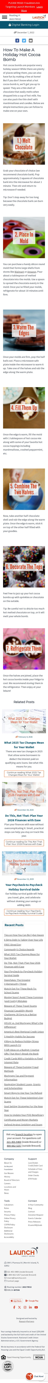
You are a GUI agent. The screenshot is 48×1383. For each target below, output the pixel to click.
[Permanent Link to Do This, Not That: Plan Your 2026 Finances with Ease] (15, 810)
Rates (6, 1208)
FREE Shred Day (12, 944)
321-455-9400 (14, 1141)
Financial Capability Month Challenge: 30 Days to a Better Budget (20, 1014)
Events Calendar (34, 1218)
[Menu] (4, 17)
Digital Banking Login (25, 24)
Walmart (19, 271)
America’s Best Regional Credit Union (24, 1031)
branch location (24, 1134)
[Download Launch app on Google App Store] (32, 1300)
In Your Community (35, 1205)
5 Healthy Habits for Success (19, 1036)
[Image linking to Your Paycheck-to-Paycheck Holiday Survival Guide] (24, 863)
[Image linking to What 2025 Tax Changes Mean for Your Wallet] (24, 721)
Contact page (13, 1281)
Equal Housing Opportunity (19, 1357)
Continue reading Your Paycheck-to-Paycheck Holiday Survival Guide (24, 912)
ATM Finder (32, 1179)
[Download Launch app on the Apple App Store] (16, 1301)
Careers (7, 1183)
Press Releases (34, 1222)
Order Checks (33, 1175)
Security (7, 1211)
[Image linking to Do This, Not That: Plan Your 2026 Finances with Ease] (24, 794)
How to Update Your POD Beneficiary (24, 1114)
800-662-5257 (14, 1145)
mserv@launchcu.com (16, 1278)
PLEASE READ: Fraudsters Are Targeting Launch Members (24, 6)
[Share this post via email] (31, 41)
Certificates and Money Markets (21, 1119)
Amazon (31, 271)
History (7, 1176)
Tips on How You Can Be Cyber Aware (24, 935)
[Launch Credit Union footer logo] (24, 1252)
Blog (30, 1208)
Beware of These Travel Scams (20, 1005)
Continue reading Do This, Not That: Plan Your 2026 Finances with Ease (24, 843)
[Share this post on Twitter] (24, 41)
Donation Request (35, 1215)
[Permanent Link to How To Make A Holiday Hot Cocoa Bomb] (15, 32)
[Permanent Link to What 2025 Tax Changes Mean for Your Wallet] (16, 737)
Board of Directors (12, 1180)
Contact (31, 1211)
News (6, 1193)
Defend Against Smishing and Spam (23, 1124)
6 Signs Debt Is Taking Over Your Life (23, 939)
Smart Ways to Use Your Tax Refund (23, 1092)
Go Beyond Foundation (8, 1168)
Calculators (8, 1205)
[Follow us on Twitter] (19, 1307)
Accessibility (9, 1237)
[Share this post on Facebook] (17, 41)
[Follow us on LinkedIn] (30, 1307)
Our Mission (9, 1173)
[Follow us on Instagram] (25, 1307)
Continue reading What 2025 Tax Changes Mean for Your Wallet (24, 773)
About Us (8, 1163)
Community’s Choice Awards (19, 949)
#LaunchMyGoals (35, 1225)
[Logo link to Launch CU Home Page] (39, 17)
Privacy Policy (9, 1215)
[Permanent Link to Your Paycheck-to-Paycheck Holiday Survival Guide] (15, 879)
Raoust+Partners (26, 1321)
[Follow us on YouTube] (36, 1307)
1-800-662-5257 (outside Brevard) (21, 1275)
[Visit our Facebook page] (14, 1307)
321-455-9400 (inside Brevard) (20, 1271)
